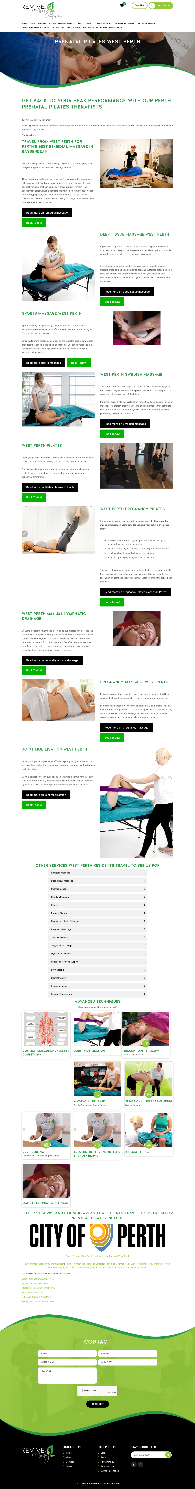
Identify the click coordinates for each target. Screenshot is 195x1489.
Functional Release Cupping (36, 27)
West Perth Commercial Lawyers (38, 1279)
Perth (68, 1256)
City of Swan (83, 1267)
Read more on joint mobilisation (46, 794)
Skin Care (42, 23)
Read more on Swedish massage (125, 423)
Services (70, 1462)
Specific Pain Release (132, 1054)
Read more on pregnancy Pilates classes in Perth (135, 592)
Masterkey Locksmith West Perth (38, 1288)
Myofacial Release (146, 23)
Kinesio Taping (115, 27)
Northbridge (111, 1256)
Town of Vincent (139, 1267)
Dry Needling (58, 27)
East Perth (87, 1256)
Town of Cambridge (75, 1263)
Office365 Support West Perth (37, 1297)
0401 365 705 (163, 5)
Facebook (134, 1464)
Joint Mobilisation (103, 23)
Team (79, 23)
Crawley (77, 1256)
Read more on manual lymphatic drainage (52, 660)
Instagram (140, 1464)
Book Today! (34, 222)
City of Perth (155, 1263)
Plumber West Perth (32, 1292)
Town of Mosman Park (118, 1263)
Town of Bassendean (34, 1263)
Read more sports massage (43, 362)
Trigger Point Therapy (125, 23)
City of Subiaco (98, 1267)
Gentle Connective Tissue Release (91, 1105)
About (32, 23)
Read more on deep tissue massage (127, 291)
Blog (103, 1453)
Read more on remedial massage (47, 212)
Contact (88, 23)
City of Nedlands (139, 1263)
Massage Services (66, 23)
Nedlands (98, 1256)
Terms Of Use (107, 1466)
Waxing (52, 23)
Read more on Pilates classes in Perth (50, 487)
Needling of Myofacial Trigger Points (41, 1155)
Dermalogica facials (110, 1471)
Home (24, 23)
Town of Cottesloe (96, 1263)
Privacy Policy (107, 1462)
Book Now (139, 5)
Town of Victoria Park (118, 1267)
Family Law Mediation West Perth (38, 1301)
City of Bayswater (55, 1263)
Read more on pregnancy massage (126, 727)
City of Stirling (68, 1267)
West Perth (123, 1256)
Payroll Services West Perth (35, 1283)
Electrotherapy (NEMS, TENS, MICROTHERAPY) (86, 27)
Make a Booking (133, 1105)
